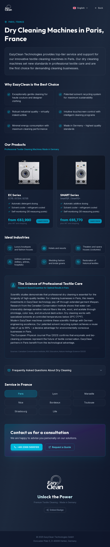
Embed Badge (57, 510)
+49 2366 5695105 (28, 447)
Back (100, 8)
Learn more (43, 221)
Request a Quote (61, 447)
